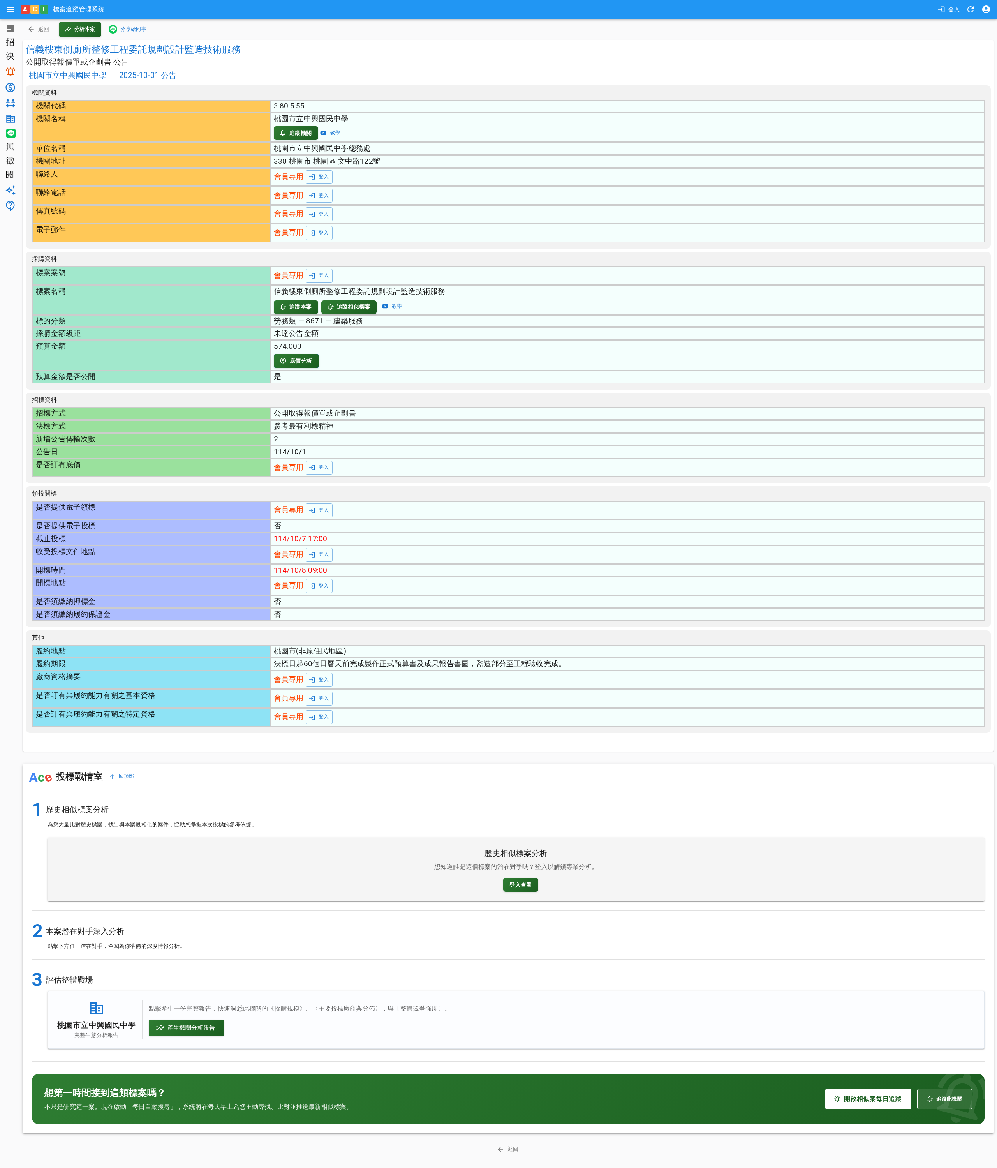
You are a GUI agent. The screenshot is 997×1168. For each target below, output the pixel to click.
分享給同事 (133, 29)
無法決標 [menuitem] (9, 147)
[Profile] (986, 9)
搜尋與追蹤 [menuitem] (9, 71)
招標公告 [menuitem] (9, 43)
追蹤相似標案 (353, 306)
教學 (335, 133)
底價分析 (301, 361)
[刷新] (970, 9)
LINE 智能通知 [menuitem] (9, 133)
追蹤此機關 (949, 1099)
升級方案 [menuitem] (9, 190)
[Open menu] (11, 9)
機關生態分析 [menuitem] (9, 118)
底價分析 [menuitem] (9, 87)
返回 (43, 29)
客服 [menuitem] (9, 205)
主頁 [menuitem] (9, 29)
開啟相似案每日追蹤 (873, 1099)
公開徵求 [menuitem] (9, 161)
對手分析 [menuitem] (9, 103)
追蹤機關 (300, 133)
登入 (954, 9)
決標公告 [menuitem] (9, 57)
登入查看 (520, 885)
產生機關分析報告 (191, 1027)
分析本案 (84, 29)
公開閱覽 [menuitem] (9, 175)
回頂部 (126, 776)
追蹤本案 (300, 306)
